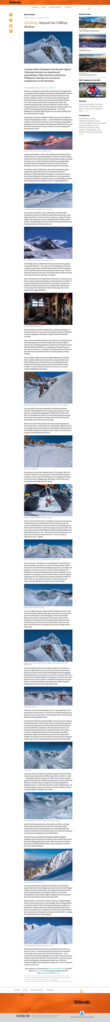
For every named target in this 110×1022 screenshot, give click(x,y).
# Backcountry (36, 977)
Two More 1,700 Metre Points (88, 75)
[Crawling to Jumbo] (92, 35)
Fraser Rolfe (98, 123)
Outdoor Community (36, 990)
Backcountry (38, 971)
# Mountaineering (63, 977)
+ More (85, 111)
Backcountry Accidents (86, 104)
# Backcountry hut (46, 977)
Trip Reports (94, 106)
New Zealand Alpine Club (56, 969)
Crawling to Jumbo (85, 50)
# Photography (53, 980)
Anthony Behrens (85, 119)
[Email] (10, 25)
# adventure (27, 977)
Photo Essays (29, 14)
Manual (25, 990)
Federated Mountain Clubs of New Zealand (82, 1017)
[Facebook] (10, 14)
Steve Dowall (89, 132)
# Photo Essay (44, 980)
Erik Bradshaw (88, 123)
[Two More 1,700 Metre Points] (92, 55)
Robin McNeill (91, 130)
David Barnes (91, 121)
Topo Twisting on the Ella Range (89, 31)
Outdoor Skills (84, 106)
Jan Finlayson (89, 125)
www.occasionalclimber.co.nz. (49, 973)
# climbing (55, 977)
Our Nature (98, 104)
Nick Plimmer (90, 128)
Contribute (49, 990)
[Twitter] (10, 20)
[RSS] (10, 31)
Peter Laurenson (31, 18)
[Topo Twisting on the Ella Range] (92, 17)
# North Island (35, 980)
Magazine (17, 990)
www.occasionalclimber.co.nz (49, 87)
